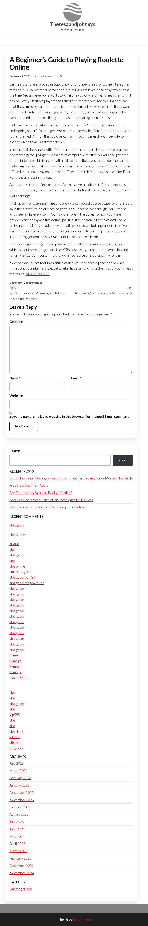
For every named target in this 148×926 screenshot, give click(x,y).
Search (14, 451)
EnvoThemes (82, 919)
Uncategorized (33, 282)
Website (16, 396)
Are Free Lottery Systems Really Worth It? (40, 493)
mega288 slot (19, 677)
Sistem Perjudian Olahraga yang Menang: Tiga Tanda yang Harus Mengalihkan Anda (71, 478)
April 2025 (17, 843)
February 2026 (20, 778)
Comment (18, 322)
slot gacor (16, 525)
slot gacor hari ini (22, 577)
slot (12, 549)
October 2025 (19, 807)
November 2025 (21, 800)
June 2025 (17, 829)
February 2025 (20, 858)
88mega (15, 655)
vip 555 (14, 737)
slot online (17, 534)
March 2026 (18, 770)
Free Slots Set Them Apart (28, 485)
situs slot (16, 742)
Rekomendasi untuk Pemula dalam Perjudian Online (47, 507)
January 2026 (19, 785)
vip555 (14, 715)
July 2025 (16, 822)
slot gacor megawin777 (26, 583)
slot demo (16, 731)
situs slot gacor (20, 572)
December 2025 (21, 792)
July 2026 (16, 763)
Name (14, 378)
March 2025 (18, 851)
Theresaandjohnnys (72, 24)
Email (76, 378)
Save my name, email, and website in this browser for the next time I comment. (69, 416)
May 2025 (16, 836)
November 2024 (21, 873)
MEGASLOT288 (38, 274)
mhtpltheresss (45, 76)
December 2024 (21, 865)
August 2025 (18, 814)
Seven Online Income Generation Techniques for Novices (51, 500)
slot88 (14, 544)
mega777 (16, 748)
